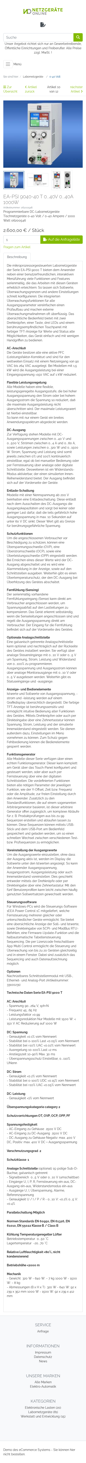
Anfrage (43, 1331)
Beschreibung (17, 257)
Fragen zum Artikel (17, 247)
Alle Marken (43, 1382)
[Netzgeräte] (43, 11)
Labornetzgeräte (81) (43, 1412)
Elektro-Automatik (43, 1386)
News (43, 1361)
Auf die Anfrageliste (63, 239)
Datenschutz (43, 1357)
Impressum (43, 1352)
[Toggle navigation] (8, 64)
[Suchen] (78, 37)
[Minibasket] (43, 25)
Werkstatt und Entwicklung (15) (43, 1416)
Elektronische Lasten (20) (43, 1407)
